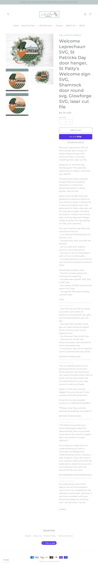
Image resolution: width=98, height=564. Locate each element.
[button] (8, 14)
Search (28, 536)
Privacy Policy (50, 536)
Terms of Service (65, 536)
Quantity (62, 117)
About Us (38, 536)
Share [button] (63, 509)
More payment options (75, 142)
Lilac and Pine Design (52, 561)
